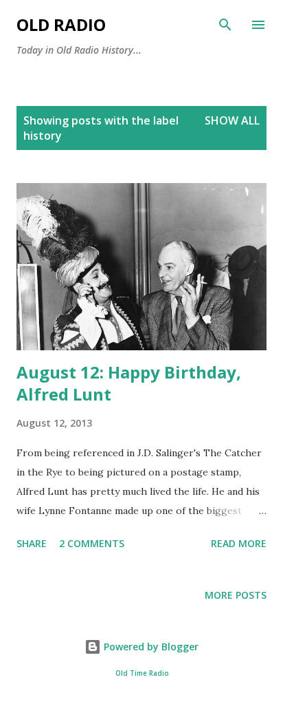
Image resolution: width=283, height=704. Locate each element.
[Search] (225, 25)
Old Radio (61, 24)
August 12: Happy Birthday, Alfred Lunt (128, 383)
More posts (236, 594)
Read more (239, 543)
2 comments (91, 543)
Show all (232, 120)
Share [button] (31, 543)
